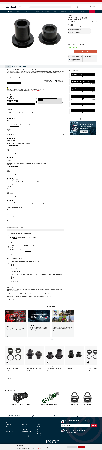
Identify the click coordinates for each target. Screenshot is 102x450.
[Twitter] (55, 442)
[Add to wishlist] (96, 15)
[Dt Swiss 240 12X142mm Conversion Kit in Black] (35, 33)
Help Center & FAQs (9, 431)
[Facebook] (52, 442)
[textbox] (35, 225)
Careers (38, 429)
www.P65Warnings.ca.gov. (36, 90)
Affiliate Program (25, 422)
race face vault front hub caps (45, 380)
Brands (17, 11)
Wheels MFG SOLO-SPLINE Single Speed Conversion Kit (20, 404)
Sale (93, 11)
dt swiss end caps (56, 380)
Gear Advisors (39, 426)
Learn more (21, 227)
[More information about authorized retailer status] (90, 32)
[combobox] (12, 112)
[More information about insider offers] (81, 60)
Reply (23, 238)
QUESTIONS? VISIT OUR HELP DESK (72, 432)
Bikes (37, 11)
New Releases (26, 11)
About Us (39, 422)
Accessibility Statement (26, 431)
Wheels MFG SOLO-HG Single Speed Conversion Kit (51, 404)
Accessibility (24, 436)
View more (51, 339)
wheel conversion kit (27, 380)
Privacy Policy (38, 448)
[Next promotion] (64, 3)
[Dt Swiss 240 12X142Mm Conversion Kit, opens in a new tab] (12, 264)
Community (24, 426)
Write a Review (20, 104)
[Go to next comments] (86, 119)
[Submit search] (69, 7)
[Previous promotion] (36, 3)
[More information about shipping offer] (90, 29)
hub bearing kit (18, 380)
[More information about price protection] (96, 60)
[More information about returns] (96, 56)
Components (45, 11)
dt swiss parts (35, 380)
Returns (7, 433)
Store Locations (25, 424)
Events (38, 424)
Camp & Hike (72, 11)
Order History (8, 424)
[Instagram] (50, 442)
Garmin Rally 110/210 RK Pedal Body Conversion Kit (81, 404)
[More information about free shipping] (81, 56)
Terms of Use (24, 433)
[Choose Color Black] (69, 41)
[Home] (13, 7)
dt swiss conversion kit (10, 380)
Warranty (7, 436)
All (11, 11)
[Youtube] (47, 442)
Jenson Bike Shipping (41, 431)
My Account (8, 422)
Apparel (54, 11)
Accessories (63, 11)
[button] (50, 98)
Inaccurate (26, 238)
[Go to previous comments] (78, 119)
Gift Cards (7, 426)
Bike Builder (82, 11)
